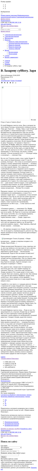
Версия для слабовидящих (9, 26)
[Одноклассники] (7, 83)
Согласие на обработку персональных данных (16, 395)
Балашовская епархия (12, 423)
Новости (7, 40)
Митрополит (9, 38)
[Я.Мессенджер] (2, 83)
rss (5, 405)
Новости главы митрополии (18, 41)
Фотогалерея (13, 54)
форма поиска (5, 19)
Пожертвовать (5, 20)
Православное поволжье (17, 16)
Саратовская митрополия (13, 34)
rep (6, 400)
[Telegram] (10, 83)
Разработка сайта (26, 429)
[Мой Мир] (15, 83)
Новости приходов (15, 47)
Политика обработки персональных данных (15, 396)
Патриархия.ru (5, 381)
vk (5, 403)
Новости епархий (14, 45)
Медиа (7, 50)
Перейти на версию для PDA (10, 429)
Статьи (7, 55)
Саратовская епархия (12, 36)
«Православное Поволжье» (10, 358)
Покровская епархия (11, 422)
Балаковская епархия (12, 425)
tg (5, 401)
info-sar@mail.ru (6, 24)
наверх (3, 357)
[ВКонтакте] (5, 83)
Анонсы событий (14, 48)
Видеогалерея (13, 52)
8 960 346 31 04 (16, 22)
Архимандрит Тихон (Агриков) (11, 80)
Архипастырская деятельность (19, 43)
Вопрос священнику (11, 57)
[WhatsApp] (13, 83)
